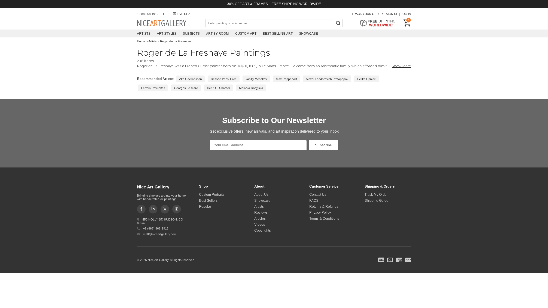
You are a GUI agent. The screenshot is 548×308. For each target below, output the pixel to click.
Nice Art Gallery (169, 23)
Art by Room (217, 33)
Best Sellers (208, 200)
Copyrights (262, 230)
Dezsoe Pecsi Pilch (224, 79)
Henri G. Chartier (218, 88)
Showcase (308, 33)
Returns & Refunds (323, 206)
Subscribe (323, 145)
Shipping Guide (376, 200)
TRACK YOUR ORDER (367, 14)
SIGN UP (392, 14)
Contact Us (317, 194)
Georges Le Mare (186, 88)
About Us (261, 194)
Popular (205, 206)
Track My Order (376, 194)
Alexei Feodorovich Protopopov (327, 79)
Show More (401, 66)
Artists (143, 33)
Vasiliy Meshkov (256, 79)
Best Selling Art (278, 33)
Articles (260, 218)
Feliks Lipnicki (366, 79)
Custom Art (245, 33)
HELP (165, 14)
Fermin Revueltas (153, 88)
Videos (259, 224)
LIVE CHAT (184, 14)
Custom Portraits (211, 194)
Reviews (261, 212)
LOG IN (406, 14)
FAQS (314, 200)
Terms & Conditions (324, 218)
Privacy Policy (320, 212)
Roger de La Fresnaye (175, 41)
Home (141, 41)
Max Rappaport (286, 79)
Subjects (191, 33)
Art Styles (166, 33)
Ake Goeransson (190, 79)
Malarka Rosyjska (251, 88)
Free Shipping (379, 23)
